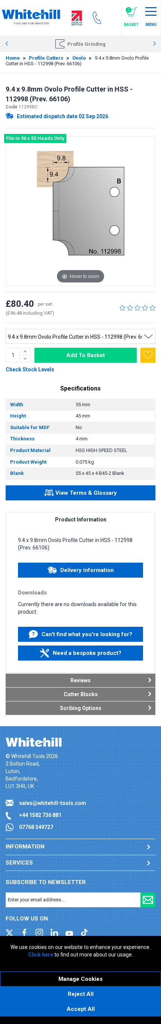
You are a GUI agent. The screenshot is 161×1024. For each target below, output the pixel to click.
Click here (40, 955)
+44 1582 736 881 (40, 815)
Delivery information (87, 570)
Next (154, 44)
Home (13, 58)
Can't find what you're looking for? (87, 634)
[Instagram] (39, 932)
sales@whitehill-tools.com (52, 803)
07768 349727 (36, 827)
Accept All (81, 1009)
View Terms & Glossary (86, 492)
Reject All (81, 994)
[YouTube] (69, 932)
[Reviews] (137, 308)
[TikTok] (84, 932)
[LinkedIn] (54, 932)
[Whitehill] (31, 14)
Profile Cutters (46, 58)
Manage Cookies (80, 979)
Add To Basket (85, 355)
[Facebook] (24, 932)
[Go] (147, 899)
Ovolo (79, 58)
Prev (6, 44)
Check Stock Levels (30, 369)
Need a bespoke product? (87, 653)
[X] (9, 932)
